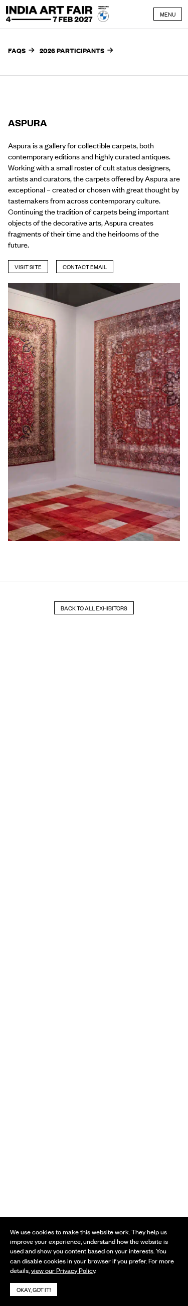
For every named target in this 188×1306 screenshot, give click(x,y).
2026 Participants (72, 50)
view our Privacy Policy (63, 1270)
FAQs (17, 50)
